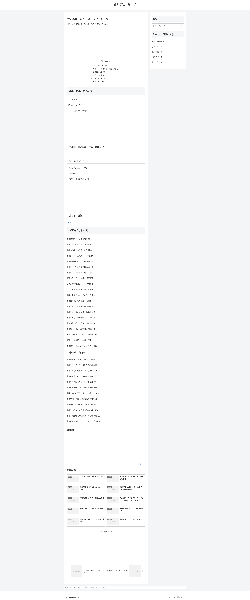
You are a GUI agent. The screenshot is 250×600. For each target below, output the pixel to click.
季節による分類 (100, 72)
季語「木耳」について (100, 66)
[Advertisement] (106, 41)
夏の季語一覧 (157, 52)
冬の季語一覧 (157, 62)
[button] (182, 26)
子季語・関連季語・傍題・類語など (107, 69)
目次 (103, 61)
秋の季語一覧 (157, 57)
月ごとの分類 (99, 75)
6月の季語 (72, 222)
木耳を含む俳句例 (99, 78)
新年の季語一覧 (158, 42)
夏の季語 (71, 430)
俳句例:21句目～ (100, 81)
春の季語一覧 (157, 47)
